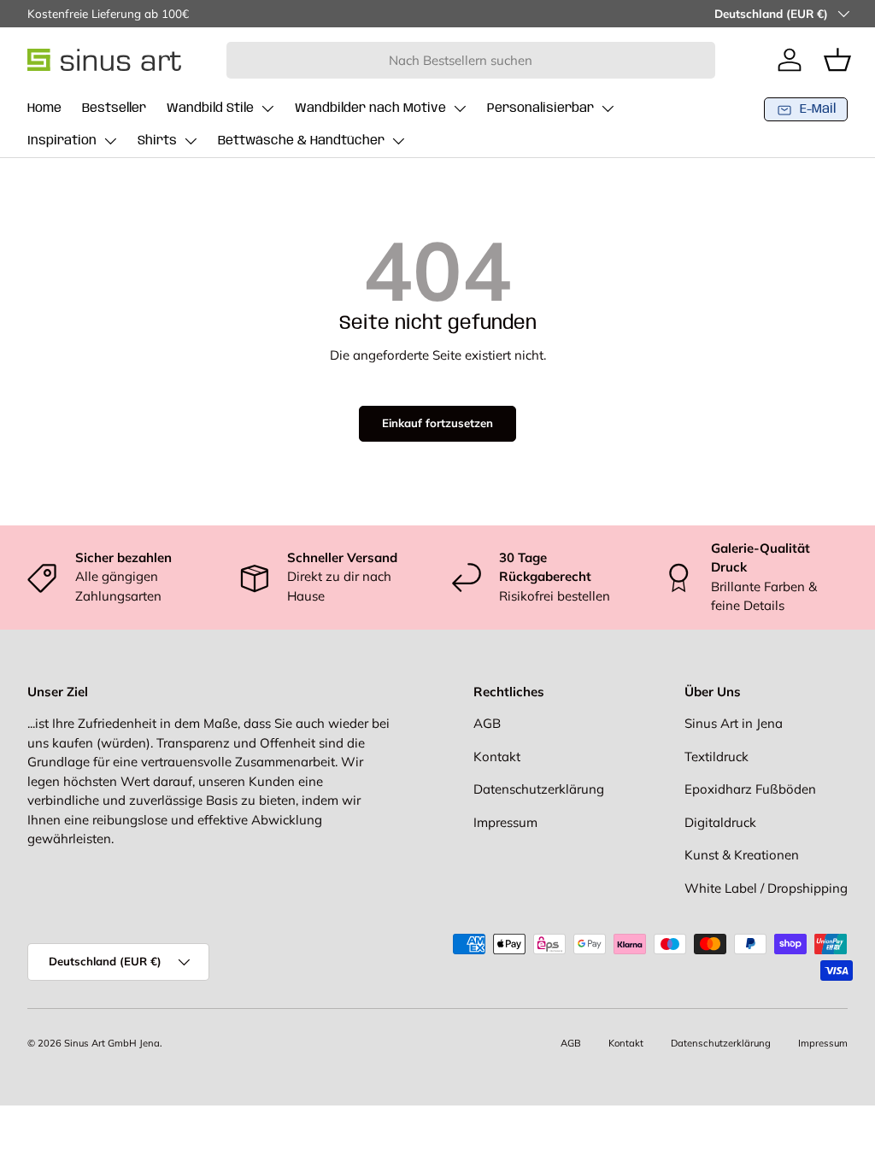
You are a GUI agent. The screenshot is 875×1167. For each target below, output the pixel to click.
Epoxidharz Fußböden (750, 789)
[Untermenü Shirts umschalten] (190, 141)
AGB (487, 723)
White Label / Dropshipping (766, 888)
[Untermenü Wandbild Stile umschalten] (267, 108)
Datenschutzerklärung (538, 789)
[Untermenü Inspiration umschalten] (110, 141)
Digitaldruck (720, 822)
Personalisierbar (540, 108)
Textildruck (716, 756)
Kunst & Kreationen (741, 855)
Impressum (505, 822)
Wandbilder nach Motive (370, 108)
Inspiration (62, 141)
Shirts (157, 141)
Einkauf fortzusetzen (437, 423)
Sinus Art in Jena (733, 723)
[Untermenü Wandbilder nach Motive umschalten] (459, 108)
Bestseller (114, 108)
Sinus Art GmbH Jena (112, 1043)
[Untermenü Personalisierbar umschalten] (607, 108)
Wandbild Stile (210, 108)
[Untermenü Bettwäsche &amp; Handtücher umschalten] (398, 141)
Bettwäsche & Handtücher (301, 141)
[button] (837, 60)
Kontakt (496, 756)
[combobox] (471, 60)
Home (44, 108)
